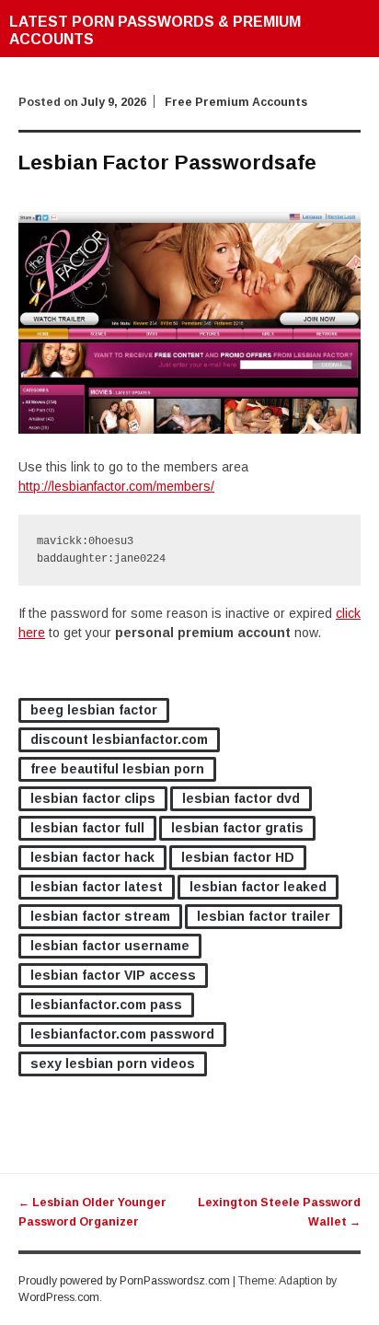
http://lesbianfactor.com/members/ (116, 486)
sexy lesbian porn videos (112, 1063)
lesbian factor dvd (241, 798)
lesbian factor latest (96, 886)
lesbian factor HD (237, 857)
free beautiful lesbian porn (117, 768)
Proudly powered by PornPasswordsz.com (124, 1280)
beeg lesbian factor (93, 710)
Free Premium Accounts (236, 102)
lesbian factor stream (100, 916)
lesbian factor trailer (263, 916)
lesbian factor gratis (237, 827)
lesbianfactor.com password (122, 1034)
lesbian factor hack (92, 857)
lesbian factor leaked (258, 886)
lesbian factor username (110, 945)
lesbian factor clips (92, 798)
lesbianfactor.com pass (106, 1004)
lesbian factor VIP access (113, 975)
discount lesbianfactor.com (119, 739)
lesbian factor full (87, 827)
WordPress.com (58, 1297)
